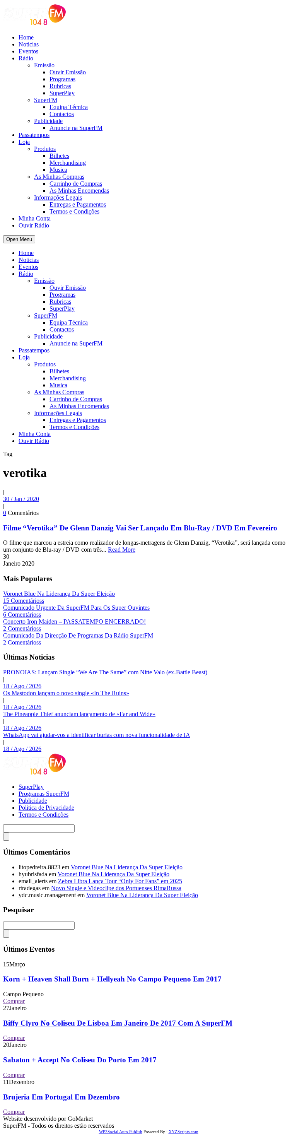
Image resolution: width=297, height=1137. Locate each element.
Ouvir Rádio (34, 225)
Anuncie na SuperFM (76, 128)
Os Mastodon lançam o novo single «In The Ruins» (66, 693)
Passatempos (34, 135)
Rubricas (60, 86)
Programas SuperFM (44, 793)
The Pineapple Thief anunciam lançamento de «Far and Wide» (79, 714)
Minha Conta (35, 218)
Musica (58, 169)
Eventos (28, 51)
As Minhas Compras (59, 176)
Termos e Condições (74, 211)
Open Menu (19, 239)
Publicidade (48, 121)
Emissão (44, 65)
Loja (24, 141)
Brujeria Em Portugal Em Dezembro (61, 1097)
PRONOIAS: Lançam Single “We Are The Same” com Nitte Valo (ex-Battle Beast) (105, 672)
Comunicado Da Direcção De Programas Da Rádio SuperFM (78, 635)
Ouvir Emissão (68, 72)
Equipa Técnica (69, 107)
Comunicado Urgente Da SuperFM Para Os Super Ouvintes (76, 607)
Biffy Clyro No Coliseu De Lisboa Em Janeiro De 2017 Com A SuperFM (117, 1023)
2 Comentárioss (22, 628)
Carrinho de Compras (76, 183)
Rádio (26, 58)
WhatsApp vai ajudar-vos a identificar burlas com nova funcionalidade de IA (96, 735)
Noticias (29, 44)
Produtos (45, 148)
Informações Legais (58, 197)
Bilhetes (59, 155)
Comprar (14, 1001)
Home (26, 37)
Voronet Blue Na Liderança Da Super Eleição (59, 593)
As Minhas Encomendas (79, 190)
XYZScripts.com (183, 1131)
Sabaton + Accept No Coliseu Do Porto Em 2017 (80, 1060)
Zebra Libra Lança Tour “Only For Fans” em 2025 (120, 881)
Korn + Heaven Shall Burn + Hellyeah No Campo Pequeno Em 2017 (112, 979)
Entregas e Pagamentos (78, 204)
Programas (62, 79)
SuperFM (45, 100)
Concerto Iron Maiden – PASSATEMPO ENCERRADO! (74, 621)
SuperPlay (62, 93)
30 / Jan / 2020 (21, 499)
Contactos (62, 114)
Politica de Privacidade (46, 807)
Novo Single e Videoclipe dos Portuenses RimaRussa (116, 888)
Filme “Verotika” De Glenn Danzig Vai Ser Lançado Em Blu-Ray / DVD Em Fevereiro (140, 528)
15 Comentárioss (23, 600)
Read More (121, 549)
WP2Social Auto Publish (120, 1131)
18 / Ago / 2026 (22, 686)
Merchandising (68, 162)
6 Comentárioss (22, 614)
